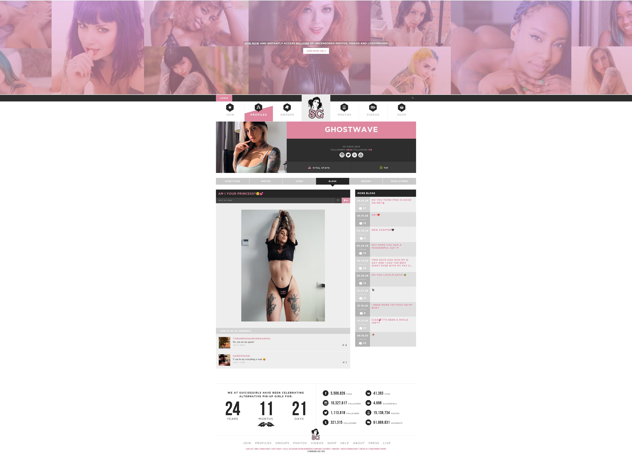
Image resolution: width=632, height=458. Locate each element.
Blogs (333, 181)
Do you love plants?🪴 (389, 275)
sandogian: (241, 356)
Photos (344, 114)
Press (374, 443)
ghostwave (351, 129)
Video (299, 181)
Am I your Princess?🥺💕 (240, 193)
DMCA (256, 449)
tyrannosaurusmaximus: (252, 338)
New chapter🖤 (383, 230)
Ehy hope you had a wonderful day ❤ (387, 246)
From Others (399, 181)
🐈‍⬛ (373, 290)
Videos (373, 114)
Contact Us (364, 449)
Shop (401, 114)
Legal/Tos (249, 449)
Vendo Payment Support (377, 449)
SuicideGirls (316, 98)
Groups (287, 114)
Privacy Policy (265, 449)
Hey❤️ (376, 215)
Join (230, 114)
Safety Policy (276, 449)
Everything (232, 181)
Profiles (258, 114)
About (359, 443)
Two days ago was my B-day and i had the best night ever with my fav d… (392, 263)
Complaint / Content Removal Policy (345, 449)
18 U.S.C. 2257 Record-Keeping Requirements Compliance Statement (306, 449)
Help (345, 443)
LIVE (387, 443)
